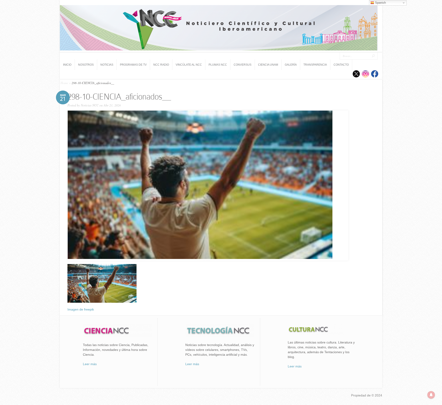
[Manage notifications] (431, 395)
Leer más (90, 364)
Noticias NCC (90, 105)
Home (64, 83)
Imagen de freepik (80, 309)
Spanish (380, 2)
